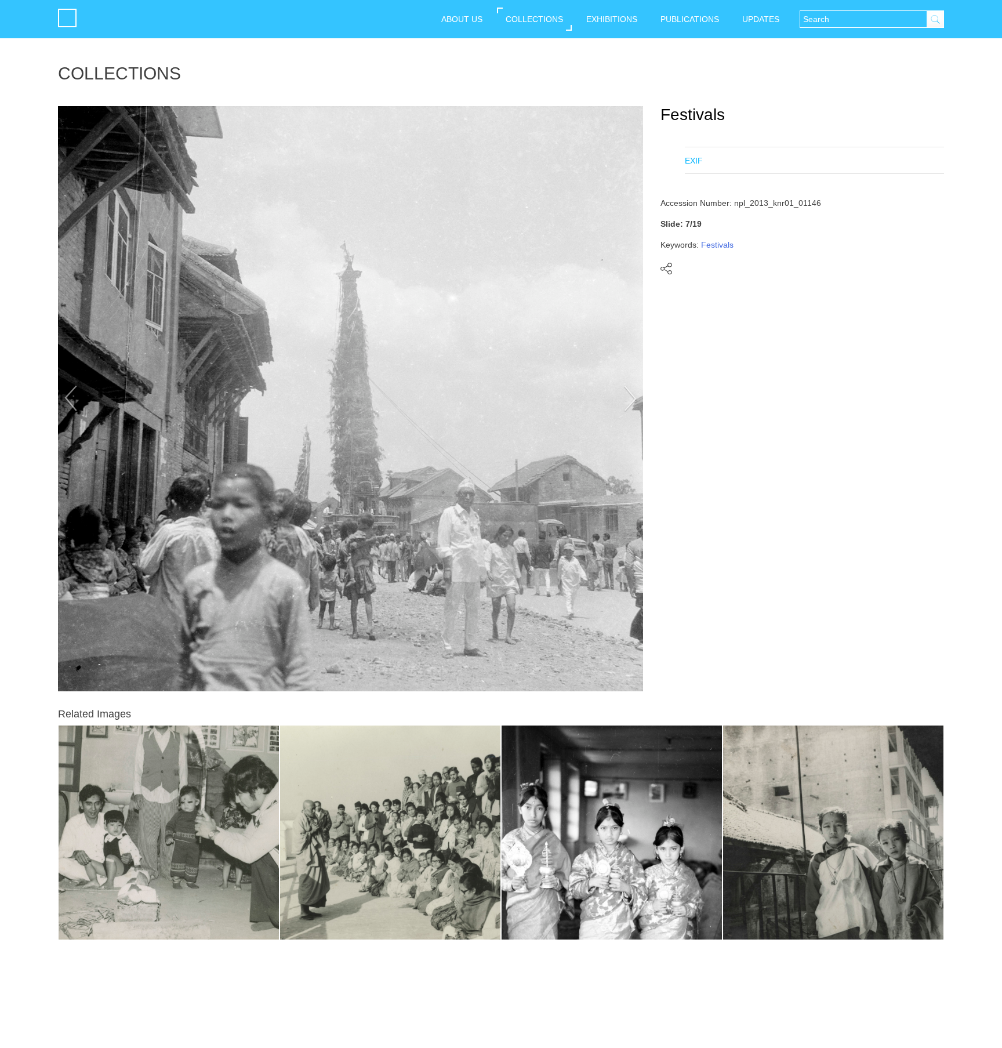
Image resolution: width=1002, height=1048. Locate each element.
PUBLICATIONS (689, 19)
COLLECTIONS (534, 19)
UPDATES (760, 19)
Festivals (692, 115)
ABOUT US (461, 19)
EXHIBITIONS (611, 19)
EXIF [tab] (694, 160)
